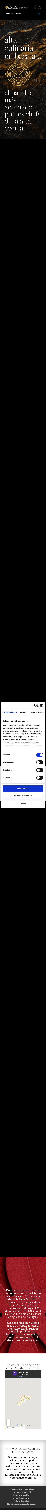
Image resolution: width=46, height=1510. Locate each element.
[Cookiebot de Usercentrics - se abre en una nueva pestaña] (32, 705)
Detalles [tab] (23, 712)
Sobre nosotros (15, 1489)
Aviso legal (29, 1489)
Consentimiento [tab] (10, 712)
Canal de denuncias (21, 1498)
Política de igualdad (21, 1495)
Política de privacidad (22, 1492)
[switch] (39, 762)
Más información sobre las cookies (21, 1504)
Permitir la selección (23, 796)
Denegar (23, 803)
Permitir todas (23, 788)
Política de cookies (22, 1501)
